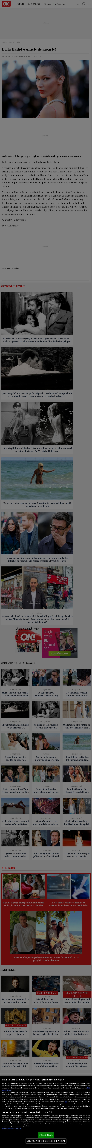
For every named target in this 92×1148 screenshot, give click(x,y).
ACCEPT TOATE (46, 1135)
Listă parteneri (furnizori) (11, 1128)
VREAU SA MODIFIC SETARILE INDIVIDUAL (46, 1141)
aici (66, 1101)
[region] (46, 1112)
